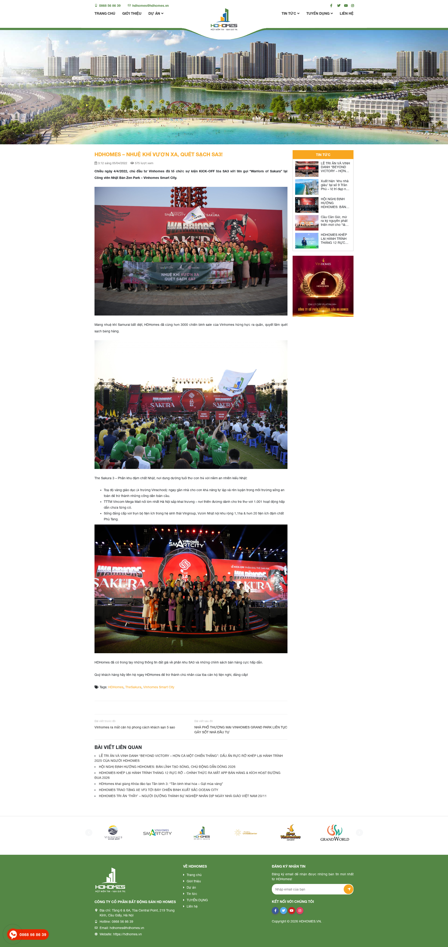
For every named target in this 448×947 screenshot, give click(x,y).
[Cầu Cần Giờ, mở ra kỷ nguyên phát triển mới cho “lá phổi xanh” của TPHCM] (306, 223)
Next (358, 832)
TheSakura (133, 687)
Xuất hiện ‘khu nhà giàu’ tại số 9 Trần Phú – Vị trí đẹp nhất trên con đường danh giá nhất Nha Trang (336, 190)
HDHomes (115, 687)
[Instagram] (351, 5)
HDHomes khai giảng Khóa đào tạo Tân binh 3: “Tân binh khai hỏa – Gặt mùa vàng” (161, 784)
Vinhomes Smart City (158, 687)
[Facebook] (330, 5)
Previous (87, 832)
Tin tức (289, 13)
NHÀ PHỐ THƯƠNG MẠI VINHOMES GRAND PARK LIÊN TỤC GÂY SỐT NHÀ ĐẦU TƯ (240, 729)
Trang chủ (104, 13)
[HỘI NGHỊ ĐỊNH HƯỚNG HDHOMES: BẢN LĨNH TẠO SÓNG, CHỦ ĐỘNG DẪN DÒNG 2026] (306, 205)
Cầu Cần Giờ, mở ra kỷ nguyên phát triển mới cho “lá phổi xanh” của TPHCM (334, 224)
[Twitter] (337, 5)
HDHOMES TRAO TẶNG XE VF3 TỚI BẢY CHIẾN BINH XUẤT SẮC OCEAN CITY (158, 790)
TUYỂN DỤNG (317, 13)
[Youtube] (344, 5)
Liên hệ (347, 13)
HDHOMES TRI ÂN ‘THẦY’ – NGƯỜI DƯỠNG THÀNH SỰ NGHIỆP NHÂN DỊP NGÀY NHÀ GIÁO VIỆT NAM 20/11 (183, 796)
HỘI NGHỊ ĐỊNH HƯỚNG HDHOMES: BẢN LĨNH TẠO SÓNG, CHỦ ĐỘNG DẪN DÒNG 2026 (167, 767)
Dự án (154, 13)
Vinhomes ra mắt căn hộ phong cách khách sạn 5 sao (134, 727)
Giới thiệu (131, 13)
